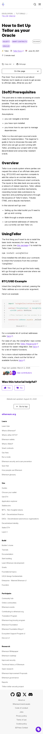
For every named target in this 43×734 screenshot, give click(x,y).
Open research (7, 669)
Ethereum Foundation (10, 625)
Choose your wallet (9, 492)
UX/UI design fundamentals (12, 576)
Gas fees (5, 453)
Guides (4, 488)
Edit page (21, 64)
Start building (7, 558)
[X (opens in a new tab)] (24, 694)
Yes (9, 388)
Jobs (21, 712)
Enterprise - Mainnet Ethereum (14, 580)
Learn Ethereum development (13, 563)
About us (21, 700)
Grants (4, 567)
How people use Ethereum (12, 470)
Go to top (23, 406)
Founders (5, 585)
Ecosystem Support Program (13, 634)
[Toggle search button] (34, 4)
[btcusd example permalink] (1, 281)
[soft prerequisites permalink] (1, 92)
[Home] (3, 4)
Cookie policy (21, 724)
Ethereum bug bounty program (13, 620)
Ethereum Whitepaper (10, 651)
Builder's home (7, 545)
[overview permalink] (1, 163)
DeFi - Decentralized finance (13, 514)
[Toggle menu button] (39, 4)
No (21, 388)
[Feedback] (38, 729)
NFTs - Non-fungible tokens (12, 510)
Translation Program (9, 616)
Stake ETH (6, 528)
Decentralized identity (10, 523)
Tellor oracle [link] (8, 16)
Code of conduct (21, 708)
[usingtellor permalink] (1, 234)
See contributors (24, 373)
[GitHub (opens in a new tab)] (13, 694)
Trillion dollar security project (13, 686)
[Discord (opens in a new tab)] (30, 694)
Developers (7, 14)
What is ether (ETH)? (10, 435)
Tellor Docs (18, 51)
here (10, 336)
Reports (5, 682)
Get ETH (5, 497)
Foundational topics (9, 572)
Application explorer (9, 501)
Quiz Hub (5, 466)
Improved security (8, 660)
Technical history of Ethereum (13, 664)
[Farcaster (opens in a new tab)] (19, 694)
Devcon (6, 638)
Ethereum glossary (9, 475)
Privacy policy (21, 716)
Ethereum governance (10, 678)
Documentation (7, 554)
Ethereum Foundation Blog (13, 629)
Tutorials (20, 14)
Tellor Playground (29, 344)
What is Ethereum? (9, 431)
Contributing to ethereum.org (13, 612)
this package (23, 245)
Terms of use (21, 720)
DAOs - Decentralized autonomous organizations (20, 519)
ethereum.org (9, 414)
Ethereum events (8, 607)
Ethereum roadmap (9, 656)
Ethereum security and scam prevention (17, 461)
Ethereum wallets (8, 439)
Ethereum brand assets (21, 704)
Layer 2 (4, 532)
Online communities (9, 603)
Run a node (6, 457)
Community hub (7, 598)
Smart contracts (8, 448)
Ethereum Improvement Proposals (14, 673)
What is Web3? (7, 444)
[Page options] (13, 64)
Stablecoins (6, 506)
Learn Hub (6, 426)
